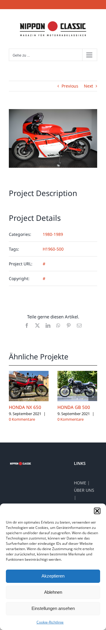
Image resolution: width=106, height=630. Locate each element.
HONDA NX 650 (25, 407)
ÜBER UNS (84, 490)
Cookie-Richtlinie (50, 622)
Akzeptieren (53, 575)
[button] (97, 511)
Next (88, 86)
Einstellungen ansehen (53, 608)
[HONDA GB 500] (77, 373)
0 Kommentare (22, 419)
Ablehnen (53, 592)
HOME (80, 483)
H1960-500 (53, 249)
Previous (70, 86)
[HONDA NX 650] (29, 373)
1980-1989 (53, 234)
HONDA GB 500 (73, 407)
